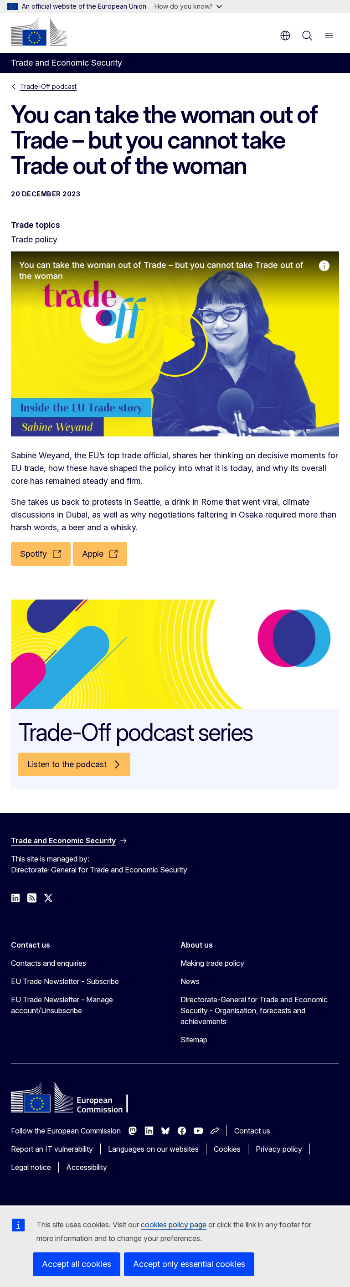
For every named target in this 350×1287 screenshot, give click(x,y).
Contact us (252, 1130)
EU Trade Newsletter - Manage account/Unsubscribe (62, 1005)
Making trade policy (212, 963)
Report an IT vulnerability (52, 1149)
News (190, 981)
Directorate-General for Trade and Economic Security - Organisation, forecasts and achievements (254, 1010)
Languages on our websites (153, 1149)
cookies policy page (173, 1224)
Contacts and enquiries (48, 963)
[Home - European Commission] (39, 32)
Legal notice (31, 1167)
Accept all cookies (76, 1264)
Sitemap (193, 1039)
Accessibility (86, 1167)
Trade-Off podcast (48, 86)
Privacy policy (279, 1149)
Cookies (227, 1149)
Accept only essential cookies (189, 1264)
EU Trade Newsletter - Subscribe (65, 981)
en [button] (285, 36)
